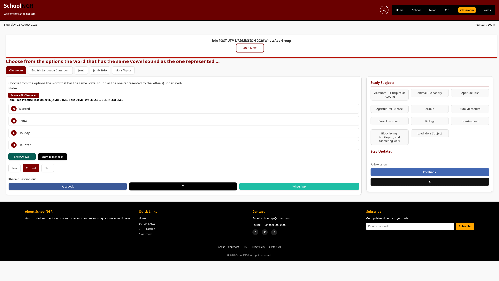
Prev (14, 168)
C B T (448, 10)
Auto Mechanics (470, 109)
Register (480, 24)
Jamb (81, 70)
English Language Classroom (50, 70)
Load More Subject (430, 133)
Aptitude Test (470, 93)
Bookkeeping (470, 121)
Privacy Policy (258, 247)
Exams (486, 10)
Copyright (233, 247)
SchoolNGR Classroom (23, 95)
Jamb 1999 (100, 70)
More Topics (123, 70)
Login (491, 24)
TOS (244, 247)
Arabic (430, 109)
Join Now (251, 48)
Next (48, 168)
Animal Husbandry (430, 93)
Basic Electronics (389, 121)
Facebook (68, 186)
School (18, 5)
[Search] (384, 10)
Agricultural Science (389, 109)
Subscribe (465, 226)
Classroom (467, 10)
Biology (429, 121)
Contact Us (275, 247)
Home (399, 10)
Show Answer (22, 156)
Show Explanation (53, 156)
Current (31, 168)
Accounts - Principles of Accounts (389, 94)
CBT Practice (147, 229)
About (221, 247)
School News (147, 223)
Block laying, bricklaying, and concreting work (389, 137)
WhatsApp (299, 186)
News (432, 10)
